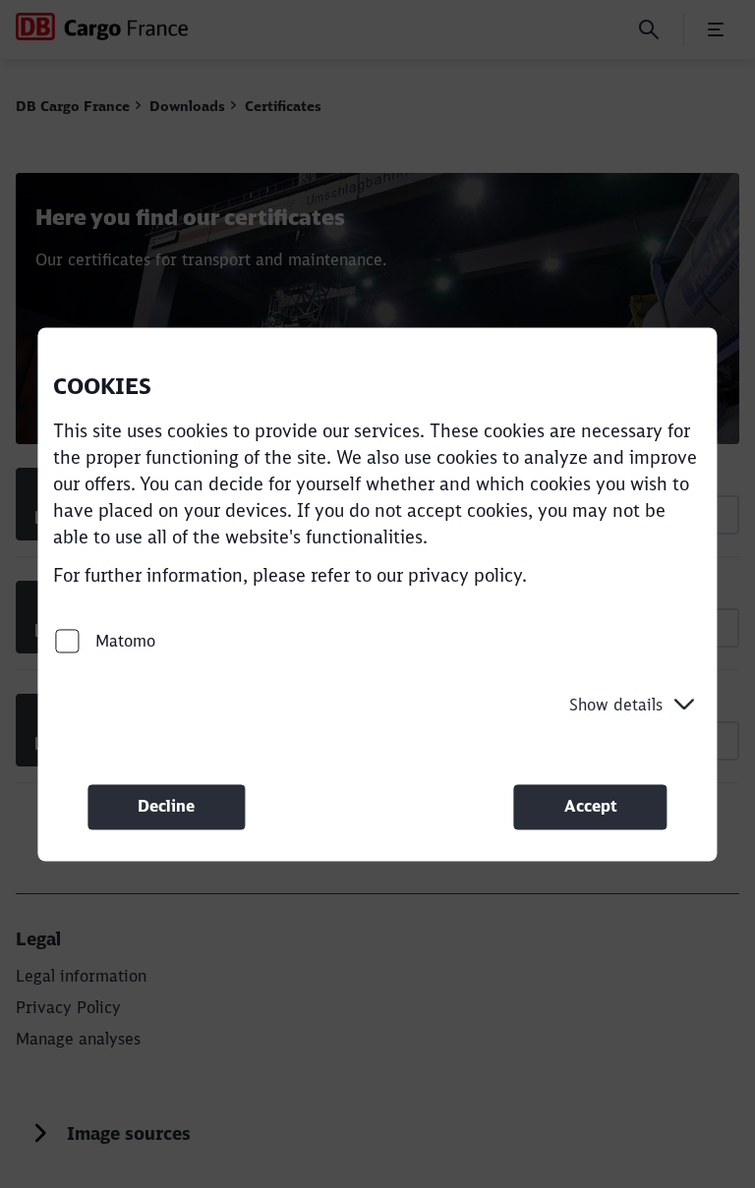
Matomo (122, 641)
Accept (590, 807)
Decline (166, 807)
